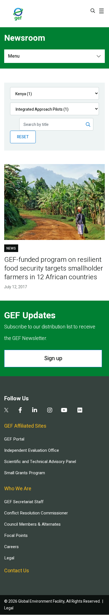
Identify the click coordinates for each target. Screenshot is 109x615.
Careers (11, 547)
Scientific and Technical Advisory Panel (40, 462)
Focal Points (16, 535)
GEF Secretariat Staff (23, 502)
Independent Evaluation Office (31, 450)
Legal (9, 558)
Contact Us (16, 571)
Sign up (53, 358)
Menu (14, 56)
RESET (23, 137)
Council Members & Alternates (32, 524)
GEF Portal (14, 439)
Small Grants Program (24, 473)
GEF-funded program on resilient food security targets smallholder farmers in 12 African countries (53, 268)
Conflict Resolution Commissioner (36, 513)
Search (93, 10)
